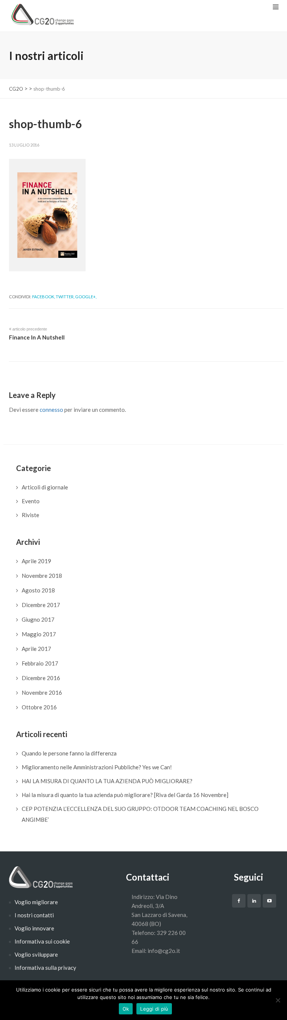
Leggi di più (154, 1009)
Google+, (85, 296)
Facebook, (43, 296)
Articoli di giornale (45, 487)
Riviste (30, 514)
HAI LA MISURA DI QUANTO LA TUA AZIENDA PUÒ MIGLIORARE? (107, 781)
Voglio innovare (34, 928)
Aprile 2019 (36, 561)
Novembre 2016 (42, 692)
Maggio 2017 (39, 634)
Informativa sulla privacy (45, 967)
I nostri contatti (34, 915)
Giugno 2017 (38, 619)
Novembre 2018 (42, 575)
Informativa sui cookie (42, 941)
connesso (51, 409)
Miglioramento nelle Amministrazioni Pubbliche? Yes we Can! (97, 767)
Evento (31, 501)
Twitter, (65, 296)
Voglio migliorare (36, 902)
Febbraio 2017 (40, 663)
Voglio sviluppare (36, 954)
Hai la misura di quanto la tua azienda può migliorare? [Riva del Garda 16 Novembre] (125, 794)
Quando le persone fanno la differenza (69, 753)
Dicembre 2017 (41, 604)
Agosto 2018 (38, 590)
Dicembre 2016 (41, 678)
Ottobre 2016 (39, 707)
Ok (126, 1009)
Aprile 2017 (36, 648)
